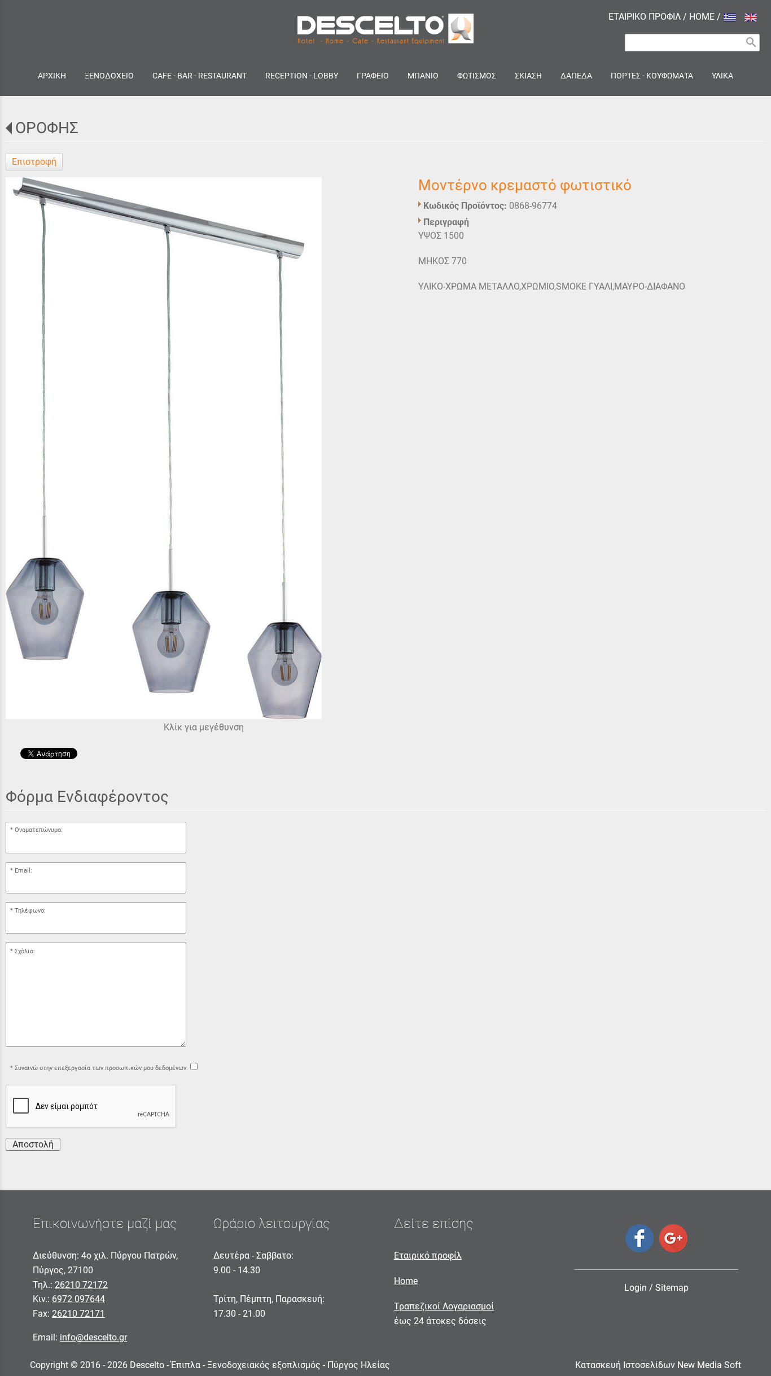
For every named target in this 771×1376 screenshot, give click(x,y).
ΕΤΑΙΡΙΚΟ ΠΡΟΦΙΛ (644, 16)
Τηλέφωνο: (30, 910)
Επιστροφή (34, 161)
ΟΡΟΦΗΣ (46, 128)
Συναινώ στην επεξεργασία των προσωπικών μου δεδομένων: (101, 1068)
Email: (23, 870)
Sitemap (672, 1287)
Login (635, 1287)
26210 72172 (81, 1284)
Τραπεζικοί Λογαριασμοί (444, 1306)
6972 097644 (78, 1299)
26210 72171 (78, 1313)
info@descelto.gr (93, 1337)
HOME (702, 16)
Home (406, 1281)
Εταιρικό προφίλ (428, 1255)
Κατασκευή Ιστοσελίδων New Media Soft (658, 1365)
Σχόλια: (25, 951)
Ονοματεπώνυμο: (39, 830)
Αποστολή (33, 1144)
